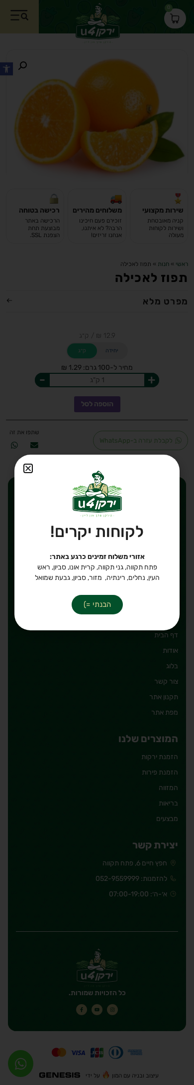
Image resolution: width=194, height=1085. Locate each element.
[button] (28, 468)
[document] (97, 542)
